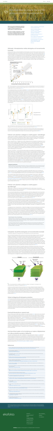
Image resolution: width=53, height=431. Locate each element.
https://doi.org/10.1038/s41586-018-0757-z (14, 391)
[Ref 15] (24, 318)
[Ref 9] (14, 176)
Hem (3, 3)
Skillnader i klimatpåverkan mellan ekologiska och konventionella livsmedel (37, 27)
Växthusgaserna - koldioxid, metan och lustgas (15, 178)
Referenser (32, 42)
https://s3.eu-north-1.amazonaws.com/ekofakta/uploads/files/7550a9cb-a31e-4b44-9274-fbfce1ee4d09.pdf (22, 378)
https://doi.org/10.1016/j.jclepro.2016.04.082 (14, 367)
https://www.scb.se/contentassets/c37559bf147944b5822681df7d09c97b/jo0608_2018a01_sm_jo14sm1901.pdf (23, 370)
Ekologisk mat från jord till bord (29, 416)
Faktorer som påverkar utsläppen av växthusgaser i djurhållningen (36, 32)
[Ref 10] (33, 197)
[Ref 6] (22, 159)
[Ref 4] (39, 130)
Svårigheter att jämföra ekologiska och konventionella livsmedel (36, 35)
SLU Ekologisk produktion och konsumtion (33, 427)
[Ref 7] (43, 172)
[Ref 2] (10, 172)
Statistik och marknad (29, 422)
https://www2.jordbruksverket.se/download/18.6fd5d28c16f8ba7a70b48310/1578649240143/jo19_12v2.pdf (22, 373)
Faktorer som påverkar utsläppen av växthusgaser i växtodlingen (36, 30)
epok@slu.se (19, 427)
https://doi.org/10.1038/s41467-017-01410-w (14, 385)
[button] (48, 1)
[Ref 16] (36, 324)
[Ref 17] (41, 325)
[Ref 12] (36, 244)
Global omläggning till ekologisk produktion (37, 36)
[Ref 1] (22, 88)
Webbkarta (40, 415)
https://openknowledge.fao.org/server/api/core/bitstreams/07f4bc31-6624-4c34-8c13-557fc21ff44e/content (22, 348)
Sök (44, 1)
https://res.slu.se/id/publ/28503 (13, 363)
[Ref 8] (31, 175)
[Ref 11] (38, 201)
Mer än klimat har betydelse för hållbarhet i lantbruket (25, 341)
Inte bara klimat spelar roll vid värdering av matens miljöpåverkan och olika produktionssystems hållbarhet (37, 40)
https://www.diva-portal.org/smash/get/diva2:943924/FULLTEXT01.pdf (17, 357)
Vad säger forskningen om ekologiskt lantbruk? (11, 3)
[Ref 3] (22, 99)
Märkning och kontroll (29, 420)
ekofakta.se (15, 427)
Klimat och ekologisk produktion (23, 3)
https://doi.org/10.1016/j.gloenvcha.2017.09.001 (15, 398)
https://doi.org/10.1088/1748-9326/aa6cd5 (14, 351)
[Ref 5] (42, 145)
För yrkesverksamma (29, 423)
